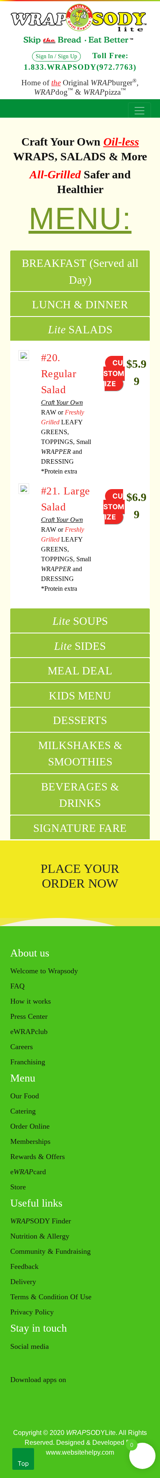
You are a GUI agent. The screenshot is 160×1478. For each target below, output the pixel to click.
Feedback (24, 1266)
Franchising (27, 1062)
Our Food (24, 1096)
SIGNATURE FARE (80, 828)
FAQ (17, 986)
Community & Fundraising (50, 1251)
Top (23, 1463)
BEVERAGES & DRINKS (80, 795)
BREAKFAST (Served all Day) (80, 271)
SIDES (80, 646)
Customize (114, 373)
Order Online (30, 1126)
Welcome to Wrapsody (44, 971)
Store (18, 1187)
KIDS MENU (80, 696)
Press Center (29, 1016)
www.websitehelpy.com (80, 1452)
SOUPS (80, 621)
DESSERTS (80, 720)
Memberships (30, 1141)
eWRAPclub (29, 1031)
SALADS (80, 329)
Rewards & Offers (37, 1156)
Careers (21, 1047)
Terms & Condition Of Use (50, 1297)
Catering (23, 1111)
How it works (30, 1001)
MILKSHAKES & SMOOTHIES (80, 753)
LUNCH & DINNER (80, 304)
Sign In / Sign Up (56, 56)
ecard (28, 1172)
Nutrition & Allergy (39, 1236)
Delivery (23, 1282)
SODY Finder (40, 1221)
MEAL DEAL (80, 671)
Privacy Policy (32, 1312)
